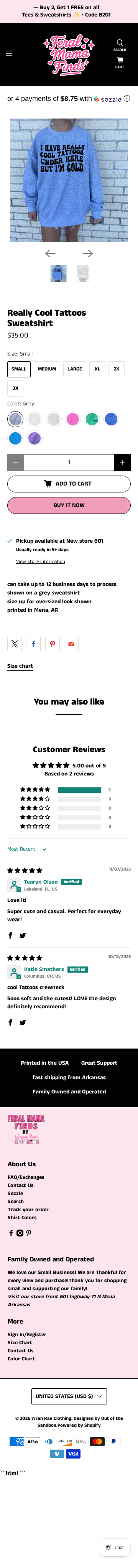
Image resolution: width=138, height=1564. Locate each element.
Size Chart (20, 1343)
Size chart (20, 666)
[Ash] (54, 419)
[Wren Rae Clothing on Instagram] (19, 1235)
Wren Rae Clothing (51, 1418)
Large (74, 369)
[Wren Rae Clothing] (69, 54)
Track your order (28, 1209)
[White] (34, 419)
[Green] (92, 419)
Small (19, 369)
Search (16, 1201)
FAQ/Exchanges (26, 1177)
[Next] (88, 253)
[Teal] (15, 438)
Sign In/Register (27, 1334)
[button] (69, 98)
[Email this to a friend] (71, 644)
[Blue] (111, 419)
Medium (47, 369)
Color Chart (21, 1359)
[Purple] (34, 438)
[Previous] (50, 253)
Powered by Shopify (79, 1425)
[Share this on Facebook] (33, 644)
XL (97, 369)
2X (116, 369)
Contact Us (21, 1185)
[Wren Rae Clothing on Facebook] (11, 1235)
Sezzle (15, 1193)
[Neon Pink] (73, 419)
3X (15, 388)
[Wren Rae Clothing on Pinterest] (28, 1235)
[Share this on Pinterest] (52, 644)
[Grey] (15, 419)
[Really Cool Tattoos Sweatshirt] (69, 180)
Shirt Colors (22, 1218)
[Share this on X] (14, 644)
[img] (24, 871)
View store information (40, 561)
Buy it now (69, 505)
